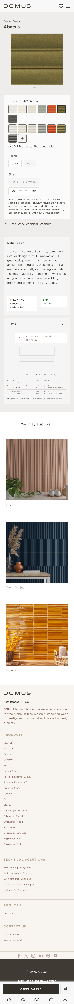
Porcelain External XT (15, 782)
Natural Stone (11, 771)
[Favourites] (61, 6)
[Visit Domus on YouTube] (55, 955)
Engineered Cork (13, 844)
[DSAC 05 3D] (12, 138)
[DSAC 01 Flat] (22, 109)
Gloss (15, 163)
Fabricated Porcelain (15, 816)
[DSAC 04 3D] (42, 128)
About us (8, 913)
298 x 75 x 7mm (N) (24, 191)
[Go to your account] (65, 999)
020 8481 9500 (12, 934)
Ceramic (8, 754)
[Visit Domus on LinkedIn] (41, 955)
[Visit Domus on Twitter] (26, 955)
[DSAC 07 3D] (61, 128)
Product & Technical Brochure (31, 224)
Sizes (12, 324)
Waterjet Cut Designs (15, 890)
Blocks (7, 805)
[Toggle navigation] (68, 6)
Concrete (8, 759)
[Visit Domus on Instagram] (33, 955)
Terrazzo (8, 799)
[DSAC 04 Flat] (42, 109)
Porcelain (8, 748)
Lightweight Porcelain (15, 810)
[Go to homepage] (8, 999)
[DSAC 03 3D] (32, 128)
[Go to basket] (51, 999)
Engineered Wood (13, 821)
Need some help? (13, 940)
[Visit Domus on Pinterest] (48, 955)
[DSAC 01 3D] (22, 128)
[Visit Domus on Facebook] (18, 955)
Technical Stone (12, 787)
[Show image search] (37, 999)
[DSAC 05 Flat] (12, 119)
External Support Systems (18, 867)
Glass (6, 765)
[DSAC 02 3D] (12, 128)
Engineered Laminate (15, 832)
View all (8, 742)
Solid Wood (10, 827)
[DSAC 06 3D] (51, 128)
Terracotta (9, 793)
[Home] (17, 6)
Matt (30, 163)
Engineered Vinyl (13, 838)
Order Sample (30, 989)
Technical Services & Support (19, 884)
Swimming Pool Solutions (17, 878)
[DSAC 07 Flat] (61, 109)
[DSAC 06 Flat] (51, 109)
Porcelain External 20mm (17, 776)
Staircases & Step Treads (17, 873)
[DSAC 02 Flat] (12, 109)
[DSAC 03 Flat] (32, 109)
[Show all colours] (22, 138)
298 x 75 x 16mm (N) (24, 181)
